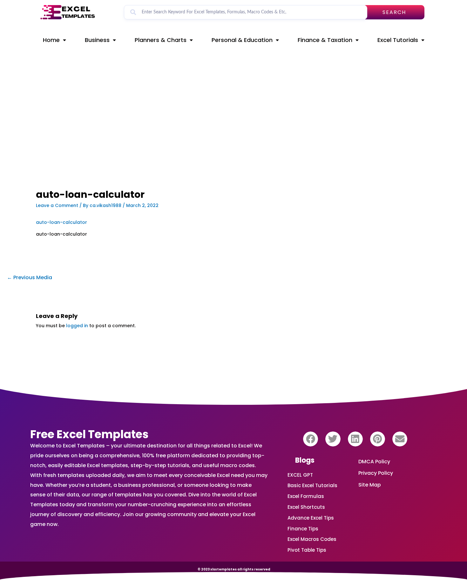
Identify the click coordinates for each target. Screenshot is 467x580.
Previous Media (29, 277)
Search (394, 12)
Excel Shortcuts (306, 507)
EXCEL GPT (300, 475)
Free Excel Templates (89, 434)
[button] (310, 439)
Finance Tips (303, 528)
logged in (77, 325)
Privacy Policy (375, 473)
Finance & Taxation (325, 40)
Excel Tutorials (397, 40)
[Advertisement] (165, 142)
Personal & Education (242, 40)
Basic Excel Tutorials (312, 485)
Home (51, 40)
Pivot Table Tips (307, 550)
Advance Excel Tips (311, 517)
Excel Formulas (306, 496)
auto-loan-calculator (61, 222)
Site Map (369, 484)
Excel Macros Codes (312, 539)
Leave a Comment (57, 205)
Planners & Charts (160, 40)
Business (97, 40)
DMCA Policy (374, 461)
